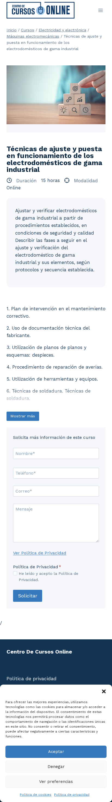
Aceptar (56, 751)
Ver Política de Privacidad (39, 552)
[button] (104, 691)
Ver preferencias (56, 781)
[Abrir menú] (100, 10)
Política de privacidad (71, 795)
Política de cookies (35, 795)
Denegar (56, 766)
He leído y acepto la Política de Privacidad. (48, 576)
